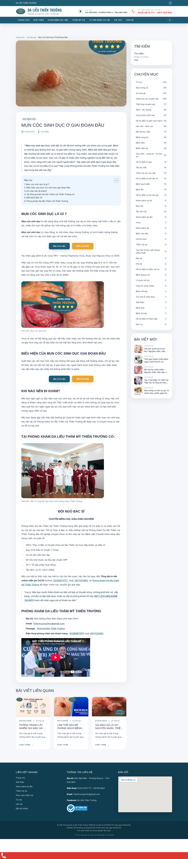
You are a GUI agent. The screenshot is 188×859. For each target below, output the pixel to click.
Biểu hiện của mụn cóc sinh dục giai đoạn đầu (48, 187)
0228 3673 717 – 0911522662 (91, 788)
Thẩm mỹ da (78, 20)
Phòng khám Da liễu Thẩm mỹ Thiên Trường (47, 201)
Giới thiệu (38, 20)
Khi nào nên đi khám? (36, 191)
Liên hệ (129, 20)
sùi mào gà (29, 119)
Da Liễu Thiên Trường (86, 800)
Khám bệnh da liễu (58, 20)
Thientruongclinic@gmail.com (49, 623)
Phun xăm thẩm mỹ (24, 795)
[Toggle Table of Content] (115, 180)
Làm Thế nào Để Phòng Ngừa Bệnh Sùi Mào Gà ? (69, 728)
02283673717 (60, 580)
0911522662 (81, 580)
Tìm (136, 60)
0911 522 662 (164, 12)
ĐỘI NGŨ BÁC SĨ (34, 197)
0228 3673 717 (146, 12)
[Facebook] (170, 3)
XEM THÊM (26, 745)
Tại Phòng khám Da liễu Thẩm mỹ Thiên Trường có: (50, 194)
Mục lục (28, 180)
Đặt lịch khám (22, 808)
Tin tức (118, 20)
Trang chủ (24, 20)
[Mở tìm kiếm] (169, 20)
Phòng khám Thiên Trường (51, 628)
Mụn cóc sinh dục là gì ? (37, 184)
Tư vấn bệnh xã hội (99, 20)
